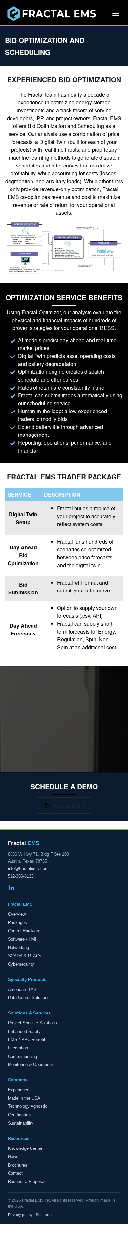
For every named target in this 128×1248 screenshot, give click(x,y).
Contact (15, 1173)
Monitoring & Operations (31, 1064)
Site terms (44, 1215)
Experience (18, 1089)
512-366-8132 (20, 876)
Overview (17, 914)
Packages (17, 922)
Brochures (17, 1165)
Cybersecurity (21, 964)
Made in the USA (24, 1098)
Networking (18, 947)
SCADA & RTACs (24, 955)
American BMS (22, 989)
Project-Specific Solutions (32, 1022)
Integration (18, 1047)
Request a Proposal (26, 1181)
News (13, 1156)
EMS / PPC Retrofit (26, 1039)
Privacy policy (20, 1215)
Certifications (20, 1114)
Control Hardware (24, 930)
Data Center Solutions (29, 997)
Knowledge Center (25, 1148)
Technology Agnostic (27, 1106)
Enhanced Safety (24, 1031)
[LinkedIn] (11, 888)
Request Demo (68, 805)
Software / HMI (22, 939)
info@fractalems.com (28, 868)
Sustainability (20, 1123)
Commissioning (22, 1056)
